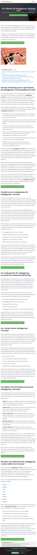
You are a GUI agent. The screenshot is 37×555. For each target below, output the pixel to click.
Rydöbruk (4, 487)
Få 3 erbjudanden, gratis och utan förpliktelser (18, 15)
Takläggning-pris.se (7, 1)
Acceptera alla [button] (15, 552)
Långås (4, 494)
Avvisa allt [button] (22, 552)
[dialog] (18, 551)
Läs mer (29, 550)
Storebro (4, 499)
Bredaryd (4, 501)
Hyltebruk (4, 484)
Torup (3, 489)
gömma (14, 69)
